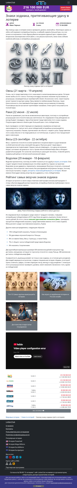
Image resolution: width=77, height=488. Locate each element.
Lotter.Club (10, 2)
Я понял (38, 486)
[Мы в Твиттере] (14, 457)
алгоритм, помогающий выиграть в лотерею (44, 171)
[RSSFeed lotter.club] (14, 463)
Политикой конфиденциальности (61, 483)
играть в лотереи (61, 162)
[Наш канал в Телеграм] (17, 457)
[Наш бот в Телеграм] (20, 457)
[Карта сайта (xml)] (10, 463)
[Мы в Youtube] (10, 457)
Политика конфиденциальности (17, 435)
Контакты (9, 429)
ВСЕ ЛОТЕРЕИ (37, 411)
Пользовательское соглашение (17, 432)
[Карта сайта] (7, 463)
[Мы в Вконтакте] (7, 457)
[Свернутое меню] (68, 2)
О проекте (9, 426)
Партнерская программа (15, 467)
